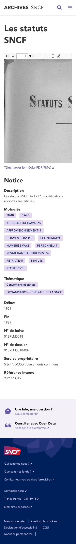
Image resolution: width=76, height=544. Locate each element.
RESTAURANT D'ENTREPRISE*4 (27, 253)
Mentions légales (15, 521)
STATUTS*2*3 (15, 268)
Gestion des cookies (44, 521)
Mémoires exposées (17, 507)
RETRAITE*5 (14, 260)
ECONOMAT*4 (50, 238)
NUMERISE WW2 (17, 245)
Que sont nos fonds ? (17, 471)
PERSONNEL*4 (47, 245)
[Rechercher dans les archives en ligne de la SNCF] (59, 7)
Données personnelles (18, 534)
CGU (46, 527)
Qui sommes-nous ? (16, 463)
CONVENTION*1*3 (19, 238)
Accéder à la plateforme (30, 428)
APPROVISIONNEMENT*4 (23, 230)
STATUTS (37, 260)
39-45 (25, 215)
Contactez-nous (14, 490)
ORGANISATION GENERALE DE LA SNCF (34, 292)
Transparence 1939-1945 (20, 498)
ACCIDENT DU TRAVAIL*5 (23, 223)
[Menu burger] (69, 7)
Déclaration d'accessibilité (20, 527)
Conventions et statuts (20, 284)
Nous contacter (25, 414)
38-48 (10, 215)
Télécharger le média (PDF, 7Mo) (27, 168)
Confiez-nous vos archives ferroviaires (28, 479)
